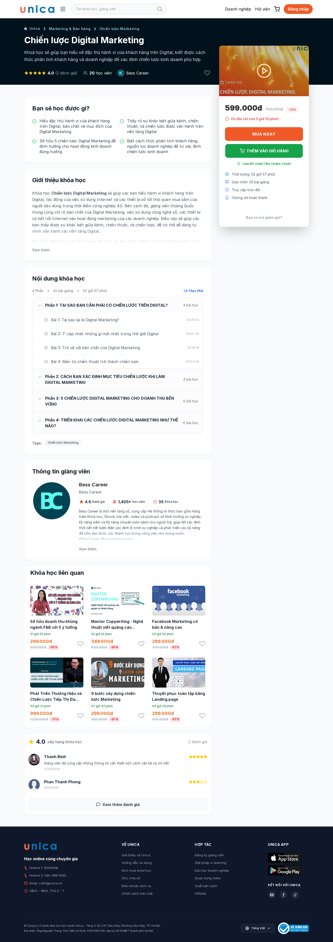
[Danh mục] (63, 9)
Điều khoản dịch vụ (136, 886)
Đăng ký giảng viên (209, 855)
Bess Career (137, 73)
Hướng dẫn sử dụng (137, 863)
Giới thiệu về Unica (136, 855)
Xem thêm (40, 250)
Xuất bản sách (206, 886)
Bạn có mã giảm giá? (264, 217)
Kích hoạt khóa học (136, 870)
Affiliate (200, 893)
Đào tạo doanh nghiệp (212, 870)
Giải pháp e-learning (210, 863)
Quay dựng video (208, 878)
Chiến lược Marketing (119, 29)
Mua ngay (263, 134)
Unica (34, 28)
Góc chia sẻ (131, 878)
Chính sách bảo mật (137, 893)
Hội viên (262, 9)
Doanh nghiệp (238, 9)
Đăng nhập (298, 9)
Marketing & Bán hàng (70, 29)
